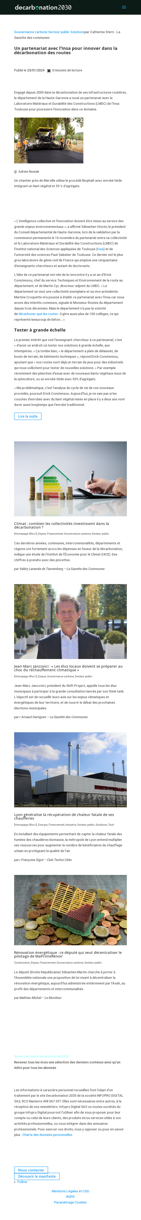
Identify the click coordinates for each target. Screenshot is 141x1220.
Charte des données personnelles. (47, 1135)
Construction (22, 962)
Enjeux (42, 533)
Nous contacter (31, 1170)
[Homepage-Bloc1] (25, 533)
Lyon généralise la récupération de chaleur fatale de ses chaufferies (64, 816)
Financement (55, 533)
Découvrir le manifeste (37, 1176)
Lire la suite (27, 416)
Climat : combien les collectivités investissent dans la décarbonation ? (61, 525)
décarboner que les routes (38, 314)
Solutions (77, 32)
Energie (43, 824)
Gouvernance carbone (30, 32)
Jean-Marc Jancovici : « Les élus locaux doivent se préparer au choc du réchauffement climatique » (68, 668)
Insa (100, 249)
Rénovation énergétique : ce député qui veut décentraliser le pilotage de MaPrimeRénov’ (68, 954)
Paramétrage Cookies (70, 1202)
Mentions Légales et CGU (70, 1191)
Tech (111, 824)
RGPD (70, 1197)
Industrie (70, 824)
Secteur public (59, 32)
